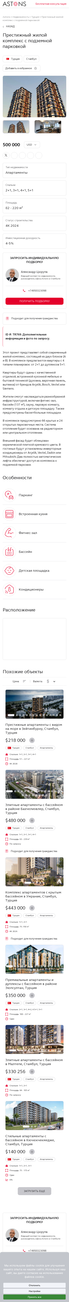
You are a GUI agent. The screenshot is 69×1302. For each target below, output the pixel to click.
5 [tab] (27, 715)
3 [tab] (20, 715)
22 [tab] (40, 795)
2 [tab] (17, 715)
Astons (6, 17)
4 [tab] (23, 715)
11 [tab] (47, 715)
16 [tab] (62, 791)
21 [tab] (36, 795)
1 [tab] (11, 715)
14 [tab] (57, 715)
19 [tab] (29, 795)
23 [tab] (43, 795)
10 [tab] (44, 715)
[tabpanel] (34, 704)
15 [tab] (60, 715)
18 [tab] (26, 795)
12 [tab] (50, 715)
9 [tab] (40, 715)
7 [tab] (33, 715)
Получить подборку (34, 301)
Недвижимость (21, 17)
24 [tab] (46, 795)
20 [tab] (33, 795)
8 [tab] (37, 715)
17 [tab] (23, 795)
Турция (35, 17)
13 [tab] (54, 715)
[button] (6, 155)
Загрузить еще (34, 1191)
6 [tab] (30, 715)
